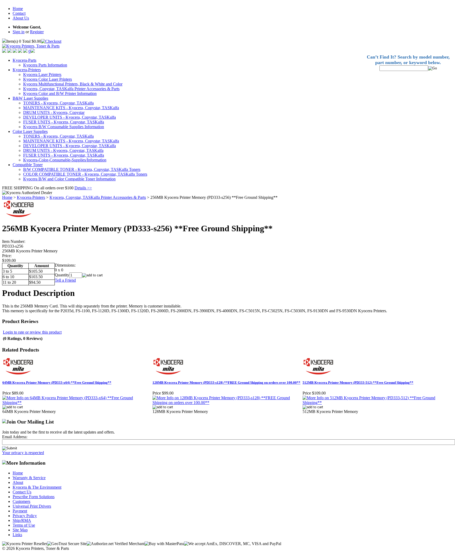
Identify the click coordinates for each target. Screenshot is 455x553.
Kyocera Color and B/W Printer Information (60, 93)
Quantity (62, 275)
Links (17, 534)
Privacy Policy (25, 515)
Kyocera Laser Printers (42, 74)
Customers (21, 501)
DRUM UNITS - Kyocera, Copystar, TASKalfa (63, 150)
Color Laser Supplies (30, 131)
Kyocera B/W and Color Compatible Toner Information (69, 179)
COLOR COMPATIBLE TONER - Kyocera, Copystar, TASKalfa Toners (85, 174)
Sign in (18, 32)
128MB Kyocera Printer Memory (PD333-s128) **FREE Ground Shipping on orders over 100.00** (226, 382)
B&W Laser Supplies (30, 98)
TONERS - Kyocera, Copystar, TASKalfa (58, 103)
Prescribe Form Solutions (34, 496)
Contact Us (22, 492)
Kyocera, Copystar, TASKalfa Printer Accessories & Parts (71, 88)
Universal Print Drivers (32, 506)
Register (37, 32)
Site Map (20, 530)
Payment (20, 511)
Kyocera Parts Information (45, 65)
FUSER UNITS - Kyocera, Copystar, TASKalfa (63, 122)
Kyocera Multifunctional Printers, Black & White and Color (72, 84)
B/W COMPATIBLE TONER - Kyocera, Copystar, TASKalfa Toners (81, 169)
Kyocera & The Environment (37, 487)
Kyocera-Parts (24, 60)
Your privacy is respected (23, 452)
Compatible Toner (28, 164)
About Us (21, 18)
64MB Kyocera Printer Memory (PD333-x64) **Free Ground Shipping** (56, 382)
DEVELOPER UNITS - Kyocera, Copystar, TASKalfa (69, 117)
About (18, 482)
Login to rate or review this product (32, 332)
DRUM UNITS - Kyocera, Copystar (54, 112)
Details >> (83, 188)
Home (18, 8)
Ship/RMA (22, 520)
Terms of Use (24, 525)
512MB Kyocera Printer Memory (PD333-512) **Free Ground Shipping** (358, 382)
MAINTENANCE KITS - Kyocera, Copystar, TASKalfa (71, 107)
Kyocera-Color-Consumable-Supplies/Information (64, 160)
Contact (19, 13)
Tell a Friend (65, 280)
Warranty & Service (29, 477)
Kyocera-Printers (27, 70)
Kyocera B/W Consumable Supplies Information (63, 126)
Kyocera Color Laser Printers (47, 79)
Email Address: (14, 437)
